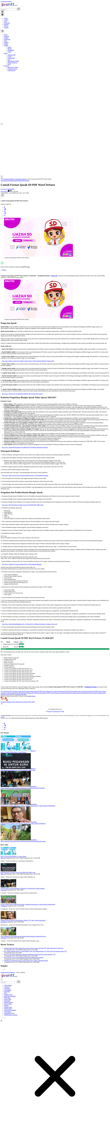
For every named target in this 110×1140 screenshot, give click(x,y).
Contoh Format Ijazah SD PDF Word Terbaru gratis (67, 691)
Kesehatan (33, 786)
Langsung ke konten (6, 1)
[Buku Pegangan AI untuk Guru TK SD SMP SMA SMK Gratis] (16, 768)
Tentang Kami (8, 1007)
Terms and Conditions (10, 1010)
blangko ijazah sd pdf (19, 691)
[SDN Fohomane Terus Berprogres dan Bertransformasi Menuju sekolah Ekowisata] (16, 839)
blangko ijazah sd (8, 691)
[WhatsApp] (4, 215)
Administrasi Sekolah (6, 180)
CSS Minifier (7, 990)
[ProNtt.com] (9, 6)
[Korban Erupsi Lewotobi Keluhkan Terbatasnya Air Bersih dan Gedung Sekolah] (16, 786)
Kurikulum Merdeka (17, 180)
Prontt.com (54, 275)
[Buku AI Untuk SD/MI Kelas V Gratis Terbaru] (16, 751)
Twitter (49, 711)
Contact (6, 19)
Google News (57, 711)
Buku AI (33, 751)
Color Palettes (8, 985)
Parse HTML (7, 999)
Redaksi (6, 24)
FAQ (5, 21)
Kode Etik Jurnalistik (10, 996)
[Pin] (5, 214)
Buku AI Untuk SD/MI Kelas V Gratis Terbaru (13, 752)
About (6, 18)
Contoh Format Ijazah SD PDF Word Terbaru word (48, 693)
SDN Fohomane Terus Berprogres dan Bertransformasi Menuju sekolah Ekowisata (23, 841)
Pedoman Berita (8, 1002)
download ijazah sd (87, 693)
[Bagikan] (2, 195)
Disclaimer (7, 23)
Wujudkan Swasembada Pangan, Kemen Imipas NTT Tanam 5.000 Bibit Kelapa (26, 960)
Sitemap (6, 27)
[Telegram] (4, 211)
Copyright (7, 988)
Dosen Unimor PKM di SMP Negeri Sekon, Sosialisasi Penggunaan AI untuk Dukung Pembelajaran (28, 805)
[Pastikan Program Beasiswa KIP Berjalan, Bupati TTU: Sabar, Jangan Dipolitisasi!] (16, 822)
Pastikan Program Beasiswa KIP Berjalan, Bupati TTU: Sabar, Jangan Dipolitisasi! (23, 823)
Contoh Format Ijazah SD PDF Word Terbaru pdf (19, 693)
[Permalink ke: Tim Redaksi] (7, 189)
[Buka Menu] (2, 14)
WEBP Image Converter (10, 1015)
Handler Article (8, 994)
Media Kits (7, 997)
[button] (18, 9)
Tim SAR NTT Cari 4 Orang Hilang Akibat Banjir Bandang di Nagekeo (23, 957)
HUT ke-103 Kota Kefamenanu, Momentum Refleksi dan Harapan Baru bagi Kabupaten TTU (30, 954)
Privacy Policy (8, 1004)
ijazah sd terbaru (97, 693)
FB (63, 711)
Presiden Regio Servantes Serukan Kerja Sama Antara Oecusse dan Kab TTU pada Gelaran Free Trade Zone (33, 948)
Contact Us (7, 987)
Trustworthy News (9, 1013)
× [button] (1, 979)
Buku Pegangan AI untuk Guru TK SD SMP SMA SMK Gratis (18, 770)
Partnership (7, 1001)
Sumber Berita (31, 696)
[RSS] (5, 969)
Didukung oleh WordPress (8, 972)
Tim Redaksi (4, 191)
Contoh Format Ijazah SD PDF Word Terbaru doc (38, 691)
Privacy (6, 26)
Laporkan (3, 716)
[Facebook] (4, 207)
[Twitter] (5, 209)
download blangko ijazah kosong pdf (72, 693)
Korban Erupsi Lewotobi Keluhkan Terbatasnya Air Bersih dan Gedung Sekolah (23, 788)
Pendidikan (26, 180)
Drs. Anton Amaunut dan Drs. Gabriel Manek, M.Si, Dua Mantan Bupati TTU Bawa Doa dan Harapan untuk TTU (35, 951)
